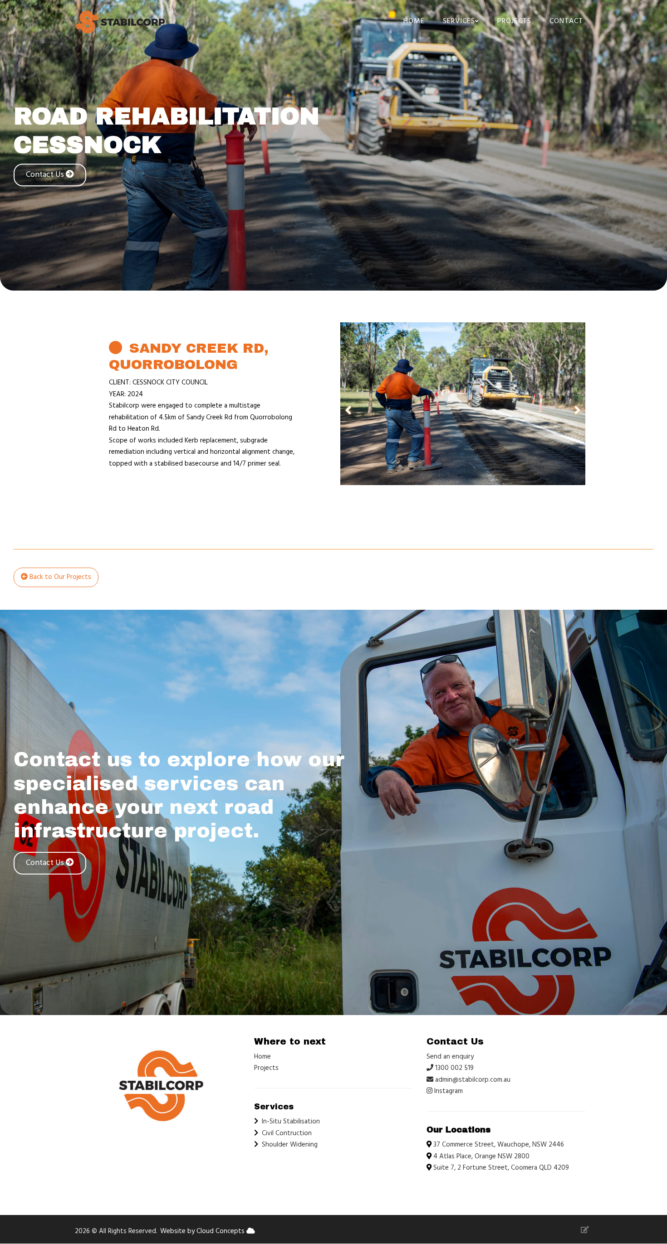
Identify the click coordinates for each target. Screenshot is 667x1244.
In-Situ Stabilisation (291, 1121)
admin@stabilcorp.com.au (472, 1079)
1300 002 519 (453, 1068)
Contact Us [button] (46, 174)
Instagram (447, 1091)
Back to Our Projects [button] (59, 577)
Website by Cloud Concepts (203, 1231)
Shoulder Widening (290, 1144)
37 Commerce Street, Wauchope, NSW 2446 (498, 1144)
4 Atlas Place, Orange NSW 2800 (481, 1156)
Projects (514, 21)
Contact (566, 21)
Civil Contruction (287, 1133)
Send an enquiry (450, 1056)
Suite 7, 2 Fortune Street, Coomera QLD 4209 (501, 1167)
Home (414, 21)
